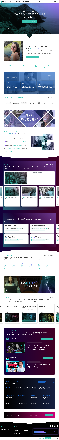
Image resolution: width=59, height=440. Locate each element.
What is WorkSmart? (17, 433)
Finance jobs (7, 403)
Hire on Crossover (44, 56)
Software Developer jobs (49, 389)
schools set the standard (17, 145)
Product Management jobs (21, 404)
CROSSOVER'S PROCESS (48, 255)
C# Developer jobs (34, 387)
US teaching (14, 143)
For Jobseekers (17, 1)
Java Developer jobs (41, 387)
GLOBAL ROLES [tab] (42, 381)
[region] (29, 438)
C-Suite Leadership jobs (21, 396)
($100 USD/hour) (14, 226)
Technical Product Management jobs (22, 403)
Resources (38, 1)
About (10, 1)
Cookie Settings (41, 438)
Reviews (32, 1)
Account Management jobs (34, 403)
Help (52, 1)
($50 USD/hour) (40, 237)
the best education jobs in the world (14, 148)
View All (51, 297)
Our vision (49, 75)
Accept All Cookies (48, 438)
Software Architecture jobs (9, 397)
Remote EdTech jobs (45, 404)
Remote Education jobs (46, 403)
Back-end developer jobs (26, 391)
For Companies (25, 1)
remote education (20, 141)
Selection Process (26, 430)
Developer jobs (33, 389)
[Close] (58, 438)
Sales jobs (32, 404)
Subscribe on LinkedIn (46, 338)
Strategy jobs (44, 398)
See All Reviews (49, 164)
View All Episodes (47, 358)
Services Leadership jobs (34, 397)
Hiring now (50, 97)
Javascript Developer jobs (42, 388)
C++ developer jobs (34, 388)
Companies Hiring (16, 430)
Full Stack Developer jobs (34, 391)
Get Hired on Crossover (31, 56)
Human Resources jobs (46, 396)
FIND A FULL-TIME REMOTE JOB (29, 21)
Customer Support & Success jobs (35, 396)
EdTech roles (25, 141)
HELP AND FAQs (4, 432)
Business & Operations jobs (46, 397)
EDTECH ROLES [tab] (50, 381)
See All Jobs (48, 415)
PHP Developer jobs (41, 389)
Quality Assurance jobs (19, 391)
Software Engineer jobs (26, 389)
